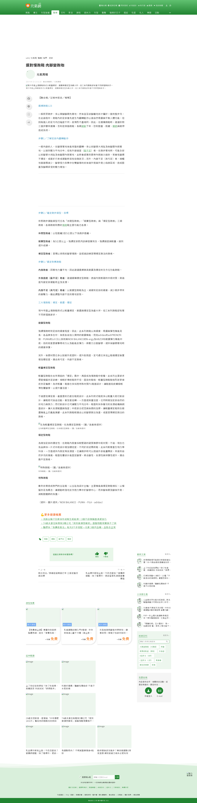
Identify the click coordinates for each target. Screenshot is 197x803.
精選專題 (92, 787)
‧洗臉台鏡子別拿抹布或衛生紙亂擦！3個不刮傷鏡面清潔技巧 (74, 519)
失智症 (162, 651)
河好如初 (124, 5)
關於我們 (128, 795)
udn (27, 58)
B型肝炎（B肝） (146, 655)
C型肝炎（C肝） (146, 660)
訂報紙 (120, 795)
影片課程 (31, 624)
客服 (72, 795)
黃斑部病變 (144, 665)
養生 (35, 12)
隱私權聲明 (103, 795)
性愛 (134, 12)
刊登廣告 (60, 795)
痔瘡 (163, 647)
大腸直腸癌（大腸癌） (149, 647)
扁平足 (87, 150)
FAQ (67, 795)
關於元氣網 (72, 787)
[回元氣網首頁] (36, 5)
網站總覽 (136, 795)
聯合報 (104, 5)
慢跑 (64, 225)
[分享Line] (29, 106)
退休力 (87, 12)
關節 (115, 126)
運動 (84, 126)
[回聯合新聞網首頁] (28, 6)
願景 (150, 5)
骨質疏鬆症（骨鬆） (148, 651)
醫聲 (104, 12)
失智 (96, 12)
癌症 (126, 12)
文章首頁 (116, 787)
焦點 (28, 12)
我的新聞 (159, 5)
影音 (71, 12)
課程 (78, 12)
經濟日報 (113, 5)
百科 (63, 12)
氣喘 (153, 665)
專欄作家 (125, 787)
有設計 (134, 5)
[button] (170, 12)
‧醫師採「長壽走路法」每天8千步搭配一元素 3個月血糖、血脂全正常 (78, 527)
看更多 (167, 554)
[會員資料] (166, 5)
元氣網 (34, 58)
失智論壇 (45, 12)
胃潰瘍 (158, 660)
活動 (157, 12)
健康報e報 (86, 777)
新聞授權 (79, 795)
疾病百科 (101, 787)
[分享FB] (29, 98)
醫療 (55, 12)
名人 (141, 12)
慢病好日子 (115, 12)
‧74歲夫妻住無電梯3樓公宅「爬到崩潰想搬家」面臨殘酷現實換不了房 (79, 523)
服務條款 (88, 795)
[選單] (170, 5)
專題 (149, 12)
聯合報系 (112, 795)
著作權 (94, 795)
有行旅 (142, 5)
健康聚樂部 (83, 787)
